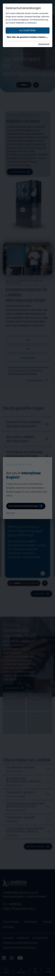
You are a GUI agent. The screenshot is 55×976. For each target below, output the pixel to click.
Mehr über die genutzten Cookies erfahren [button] (26, 37)
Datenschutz (44, 44)
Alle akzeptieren (27, 30)
